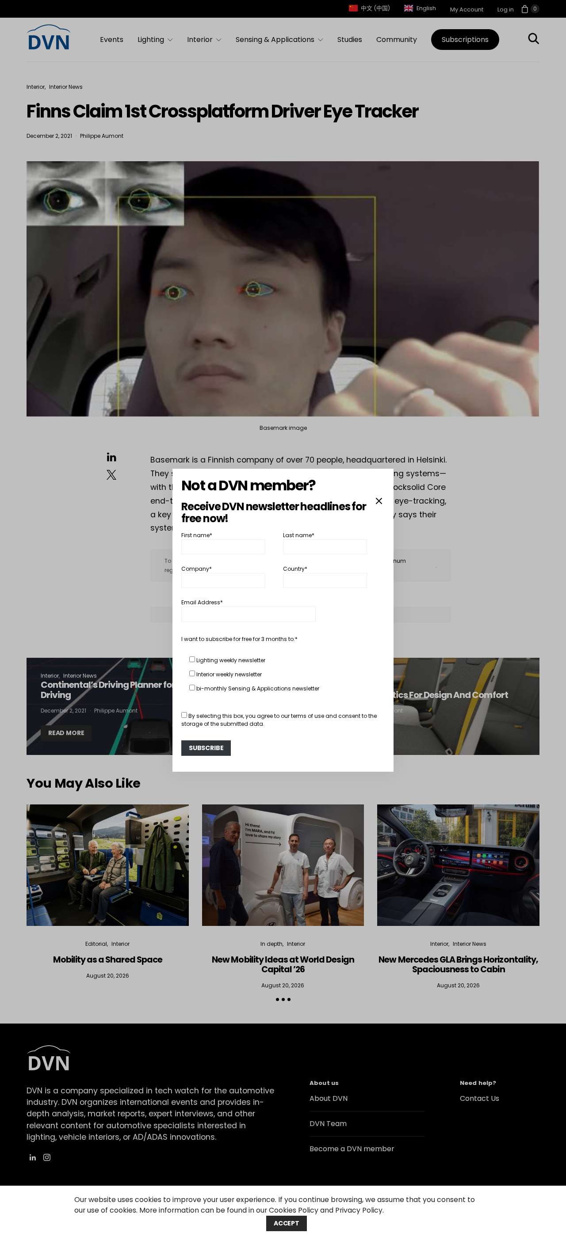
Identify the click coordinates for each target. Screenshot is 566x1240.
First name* (196, 534)
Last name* (298, 534)
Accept (286, 1223)
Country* (295, 569)
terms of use (307, 716)
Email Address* (202, 602)
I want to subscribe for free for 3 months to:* (239, 639)
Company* (196, 569)
